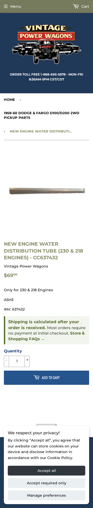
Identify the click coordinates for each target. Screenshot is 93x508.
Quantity (13, 350)
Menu (15, 6)
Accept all (46, 470)
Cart (84, 6)
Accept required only (46, 483)
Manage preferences (46, 495)
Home (9, 99)
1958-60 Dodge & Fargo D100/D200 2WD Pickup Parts (41, 115)
